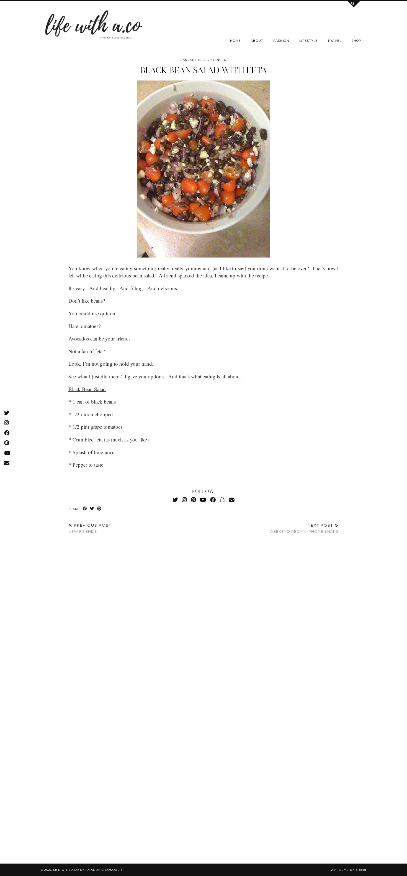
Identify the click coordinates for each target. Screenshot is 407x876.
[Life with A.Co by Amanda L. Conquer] (93, 26)
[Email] (232, 499)
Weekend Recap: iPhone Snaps (304, 528)
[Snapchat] (222, 499)
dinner (219, 60)
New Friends (89, 528)
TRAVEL (334, 41)
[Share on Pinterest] (99, 508)
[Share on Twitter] (92, 508)
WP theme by (348, 870)
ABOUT (257, 41)
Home (235, 41)
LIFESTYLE (308, 41)
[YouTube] (203, 499)
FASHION (281, 41)
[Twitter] (175, 499)
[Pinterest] (193, 499)
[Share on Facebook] (85, 508)
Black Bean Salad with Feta (203, 70)
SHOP (356, 41)
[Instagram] (184, 499)
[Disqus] (203, 620)
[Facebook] (213, 499)
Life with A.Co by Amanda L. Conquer (87, 870)
